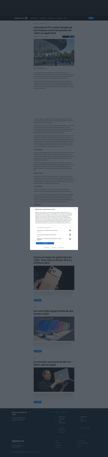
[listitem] (54, 227)
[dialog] (54, 228)
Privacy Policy (61, 247)
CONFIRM (45, 243)
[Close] (75, 209)
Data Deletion (47, 247)
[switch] (69, 230)
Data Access (54, 247)
